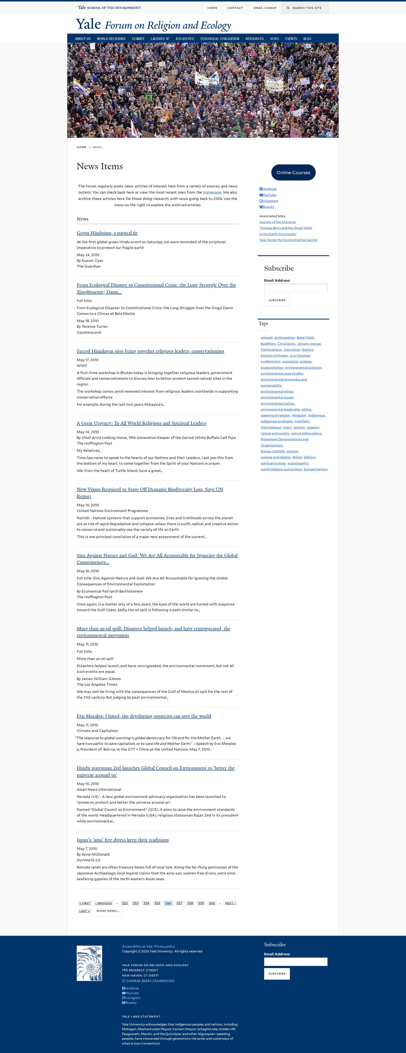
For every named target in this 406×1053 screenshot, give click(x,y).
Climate (138, 38)
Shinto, (297, 457)
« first (85, 903)
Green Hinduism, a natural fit (107, 233)
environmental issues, (277, 397)
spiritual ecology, (274, 463)
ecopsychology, (272, 368)
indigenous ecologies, (277, 421)
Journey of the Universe (277, 222)
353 (136, 903)
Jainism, (299, 427)
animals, (267, 338)
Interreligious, (271, 427)
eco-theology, (300, 356)
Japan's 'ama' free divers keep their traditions (123, 840)
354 (146, 903)
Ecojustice (185, 38)
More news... (108, 911)
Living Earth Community (277, 234)
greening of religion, (276, 415)
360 (212, 903)
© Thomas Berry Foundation (148, 980)
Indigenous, (317, 415)
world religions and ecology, (282, 469)
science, (293, 451)
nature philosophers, (306, 433)
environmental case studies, (282, 373)
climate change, (309, 344)
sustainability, (298, 463)
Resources (255, 38)
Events (291, 38)
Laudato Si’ (160, 38)
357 (179, 903)
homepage (212, 192)
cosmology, (292, 350)
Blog (307, 38)
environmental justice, (278, 404)
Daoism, (308, 350)
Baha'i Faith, (306, 338)
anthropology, (285, 338)
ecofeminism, (271, 361)
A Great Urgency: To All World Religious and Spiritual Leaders (141, 423)
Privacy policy (164, 946)
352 (125, 903)
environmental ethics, (277, 391)
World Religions (111, 38)
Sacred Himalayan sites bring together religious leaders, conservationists (150, 351)
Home (82, 147)
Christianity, (286, 344)
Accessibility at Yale (137, 946)
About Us (83, 38)
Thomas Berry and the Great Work (285, 228)
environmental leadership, (281, 409)
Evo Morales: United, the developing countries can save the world (144, 716)
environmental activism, (303, 368)
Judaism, (313, 427)
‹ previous (103, 903)
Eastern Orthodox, (275, 356)
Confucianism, (272, 350)
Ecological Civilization (220, 38)
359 (201, 903)
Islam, (287, 427)
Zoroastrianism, (316, 469)
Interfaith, (302, 421)
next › (230, 903)
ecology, (306, 361)
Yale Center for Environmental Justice (288, 240)
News (274, 38)
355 (157, 903)
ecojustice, (290, 361)
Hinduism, (299, 415)
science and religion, (276, 457)
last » (84, 911)
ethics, (307, 409)
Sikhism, (310, 457)
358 (190, 903)
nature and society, (275, 433)
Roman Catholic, (273, 451)
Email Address (277, 280)
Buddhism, (268, 344)
